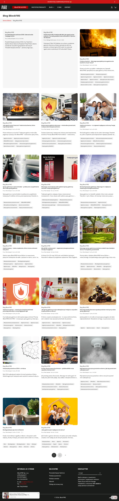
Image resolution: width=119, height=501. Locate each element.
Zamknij (59, 265)
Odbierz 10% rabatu (59, 259)
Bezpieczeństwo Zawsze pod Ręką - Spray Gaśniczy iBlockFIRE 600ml (20, 494)
